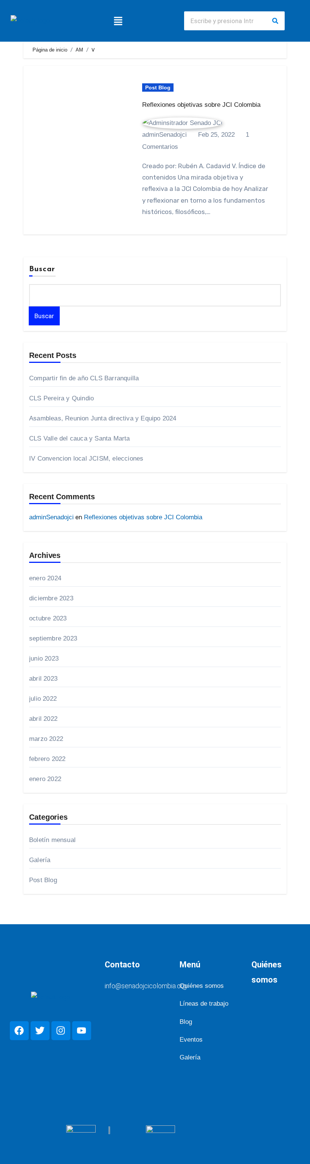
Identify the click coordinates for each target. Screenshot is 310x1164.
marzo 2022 (46, 738)
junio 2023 (44, 658)
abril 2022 (43, 718)
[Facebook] (19, 1030)
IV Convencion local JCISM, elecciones (86, 458)
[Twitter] (40, 1030)
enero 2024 (45, 578)
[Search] (275, 20)
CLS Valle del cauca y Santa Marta (79, 438)
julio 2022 (43, 698)
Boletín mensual (52, 840)
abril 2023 (43, 678)
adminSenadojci (51, 517)
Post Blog (157, 87)
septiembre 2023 (53, 638)
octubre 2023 (48, 618)
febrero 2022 (47, 758)
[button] (118, 21)
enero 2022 (45, 779)
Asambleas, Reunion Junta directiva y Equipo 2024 (103, 418)
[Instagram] (60, 1030)
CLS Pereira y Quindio (61, 398)
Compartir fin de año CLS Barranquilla (84, 378)
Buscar (42, 269)
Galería (39, 860)
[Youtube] (81, 1030)
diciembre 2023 (51, 598)
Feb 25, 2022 (215, 134)
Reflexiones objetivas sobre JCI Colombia (201, 104)
